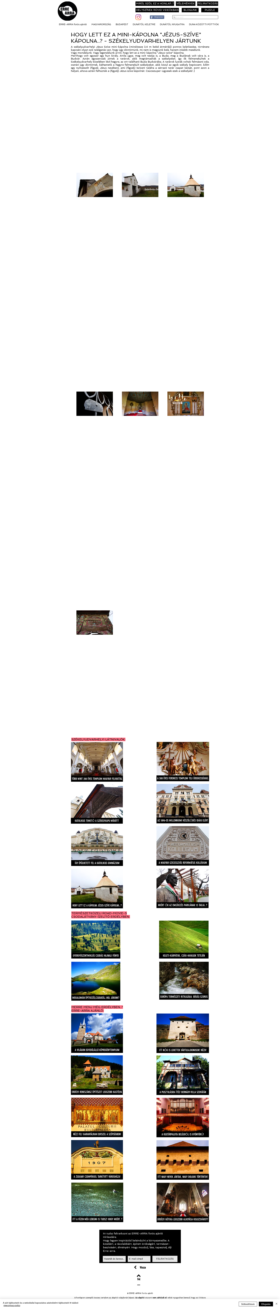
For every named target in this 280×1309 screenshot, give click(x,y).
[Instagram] (138, 17)
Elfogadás (266, 1304)
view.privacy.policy (12, 1305)
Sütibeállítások (248, 1304)
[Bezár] (276, 1304)
